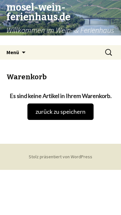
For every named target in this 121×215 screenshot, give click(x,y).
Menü (12, 52)
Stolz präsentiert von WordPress (60, 157)
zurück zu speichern (60, 111)
